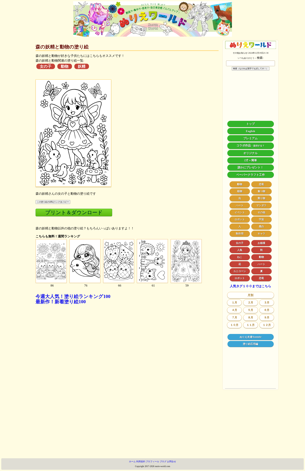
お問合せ (171, 461)
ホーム (132, 461)
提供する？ (258, 146)
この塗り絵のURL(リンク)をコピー (53, 202)
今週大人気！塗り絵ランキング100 (73, 296)
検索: (260, 57)
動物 (64, 66)
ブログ (163, 461)
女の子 (45, 66)
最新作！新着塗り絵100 (61, 301)
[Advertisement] (127, 350)
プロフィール (152, 461)
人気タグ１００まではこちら (250, 286)
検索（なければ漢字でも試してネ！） (250, 68)
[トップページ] (152, 35)
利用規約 (140, 461)
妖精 (81, 66)
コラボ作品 (244, 145)
